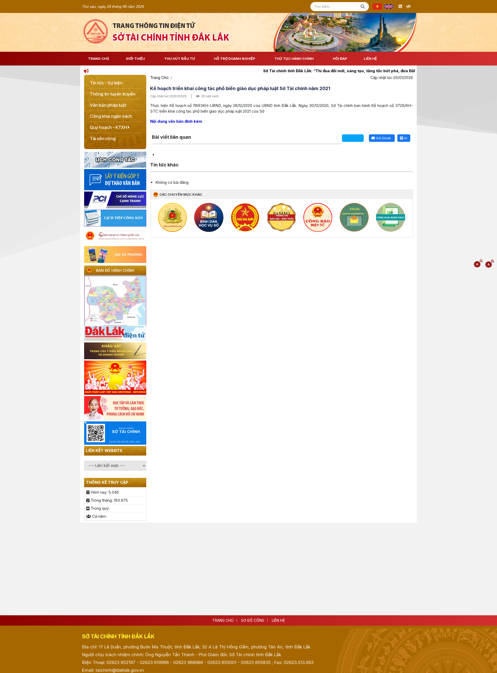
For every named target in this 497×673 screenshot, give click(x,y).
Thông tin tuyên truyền (112, 94)
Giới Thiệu (135, 58)
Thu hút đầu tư (179, 58)
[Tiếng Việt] (377, 6)
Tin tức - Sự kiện (106, 82)
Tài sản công (102, 138)
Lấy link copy (160, 131)
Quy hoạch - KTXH (109, 127)
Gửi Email (383, 138)
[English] (388, 6)
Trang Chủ (98, 58)
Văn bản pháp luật (108, 105)
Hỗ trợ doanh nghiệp (234, 58)
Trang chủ (222, 620)
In (405, 138)
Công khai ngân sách (111, 116)
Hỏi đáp (340, 58)
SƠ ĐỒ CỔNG (252, 620)
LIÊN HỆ (278, 620)
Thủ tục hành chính (294, 58)
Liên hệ (370, 58)
